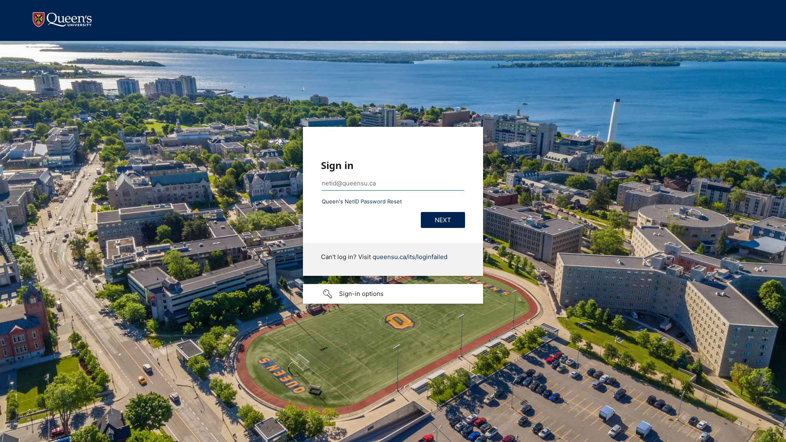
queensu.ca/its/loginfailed (410, 257)
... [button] (778, 435)
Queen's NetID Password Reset (362, 201)
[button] (393, 294)
